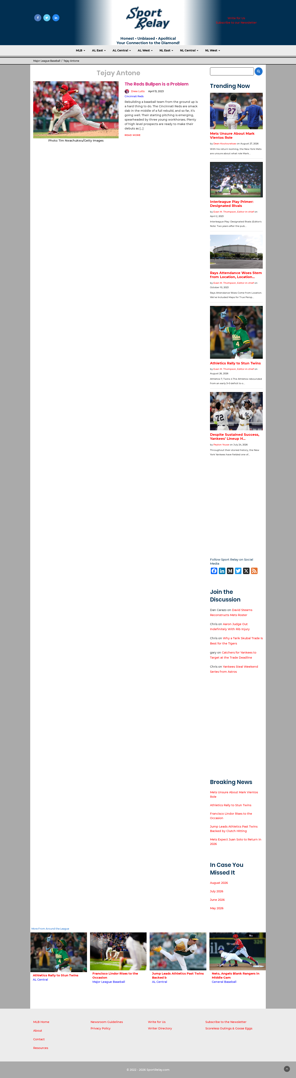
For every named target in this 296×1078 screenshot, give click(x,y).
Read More (133, 135)
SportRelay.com (158, 1070)
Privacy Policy (101, 1028)
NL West (211, 50)
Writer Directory (160, 1028)
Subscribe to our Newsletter (236, 22)
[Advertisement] (236, 504)
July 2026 (216, 891)
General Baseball (164, 982)
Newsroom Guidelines (107, 1022)
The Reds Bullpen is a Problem (156, 84)
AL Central (121, 50)
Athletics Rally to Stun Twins (230, 805)
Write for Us (236, 18)
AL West (144, 50)
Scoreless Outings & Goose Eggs (228, 1028)
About (37, 1030)
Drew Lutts (138, 91)
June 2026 (217, 900)
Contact (39, 1039)
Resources (40, 1048)
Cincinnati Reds (134, 96)
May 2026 (217, 908)
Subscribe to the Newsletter (225, 1022)
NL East (165, 50)
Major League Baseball (46, 60)
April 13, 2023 (156, 91)
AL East (98, 50)
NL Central (188, 50)
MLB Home (41, 1022)
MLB (79, 50)
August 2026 (219, 883)
